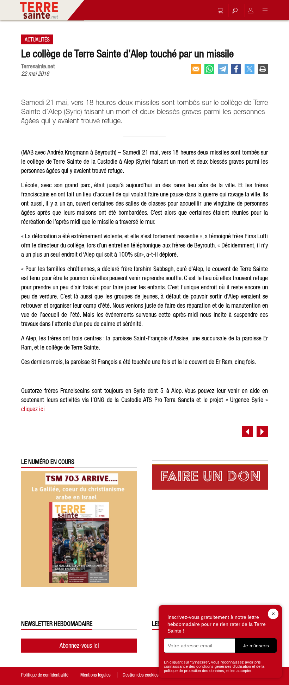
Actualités (37, 39)
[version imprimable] (263, 69)
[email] (196, 69)
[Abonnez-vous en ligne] (218, 10)
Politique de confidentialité (44, 675)
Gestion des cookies (141, 675)
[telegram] (223, 69)
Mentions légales (95, 675)
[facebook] (236, 69)
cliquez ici (33, 409)
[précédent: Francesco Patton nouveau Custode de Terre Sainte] (247, 431)
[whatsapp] (209, 69)
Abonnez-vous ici (79, 645)
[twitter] (249, 69)
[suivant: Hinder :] (262, 431)
